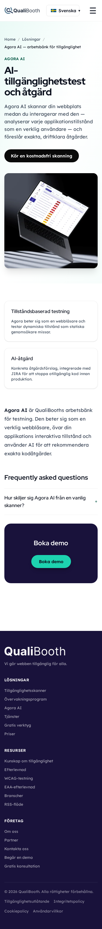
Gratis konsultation (22, 866)
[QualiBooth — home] (22, 10)
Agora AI (13, 707)
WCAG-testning (18, 778)
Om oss (11, 831)
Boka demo (51, 561)
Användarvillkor (48, 911)
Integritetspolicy (69, 901)
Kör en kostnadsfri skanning (41, 156)
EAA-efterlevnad (19, 787)
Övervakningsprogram (25, 699)
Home (10, 39)
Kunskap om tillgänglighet (28, 761)
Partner (11, 840)
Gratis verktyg (17, 725)
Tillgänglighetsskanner (25, 690)
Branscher (13, 795)
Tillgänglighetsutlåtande (26, 901)
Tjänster (11, 716)
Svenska (68, 10)
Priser (9, 733)
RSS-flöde (13, 804)
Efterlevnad (15, 769)
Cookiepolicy (16, 911)
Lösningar (31, 39)
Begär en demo (18, 857)
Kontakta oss (16, 848)
